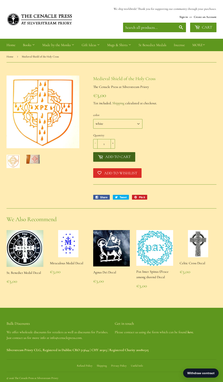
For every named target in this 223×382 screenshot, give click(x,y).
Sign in (183, 17)
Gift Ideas (89, 45)
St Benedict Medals (152, 45)
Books (27, 45)
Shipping (118, 103)
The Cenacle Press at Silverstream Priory (36, 378)
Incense (179, 45)
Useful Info (137, 365)
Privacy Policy (119, 365)
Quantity (98, 135)
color (96, 115)
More (197, 45)
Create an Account (205, 17)
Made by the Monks (57, 45)
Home (11, 45)
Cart (206, 27)
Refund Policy (85, 365)
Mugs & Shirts (117, 45)
